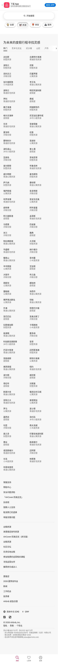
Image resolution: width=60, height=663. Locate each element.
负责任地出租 (9, 552)
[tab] (10, 24)
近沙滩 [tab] (29, 48)
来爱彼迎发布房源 (11, 531)
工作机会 (7, 591)
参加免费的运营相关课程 (14, 557)
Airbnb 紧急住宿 (10, 601)
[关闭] (2, 5)
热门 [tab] (5, 48)
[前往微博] (4, 617)
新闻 (5, 586)
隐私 (5, 625)
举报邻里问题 (9, 517)
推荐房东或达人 (10, 567)
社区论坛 (7, 546)
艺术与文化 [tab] (16, 48)
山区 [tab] (38, 48)
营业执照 (8, 635)
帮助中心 (7, 487)
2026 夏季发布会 (10, 581)
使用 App (50, 5)
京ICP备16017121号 (10, 630)
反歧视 (6, 502)
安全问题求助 (9, 492)
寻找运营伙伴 (9, 562)
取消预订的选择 (10, 512)
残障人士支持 (9, 507)
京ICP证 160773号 (26, 630)
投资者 (6, 596)
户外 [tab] (47, 48)
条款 (12, 625)
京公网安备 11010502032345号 (16, 633)
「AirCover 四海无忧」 (13, 497)
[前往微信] (10, 617)
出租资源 (7, 541)
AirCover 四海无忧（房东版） (16, 536)
